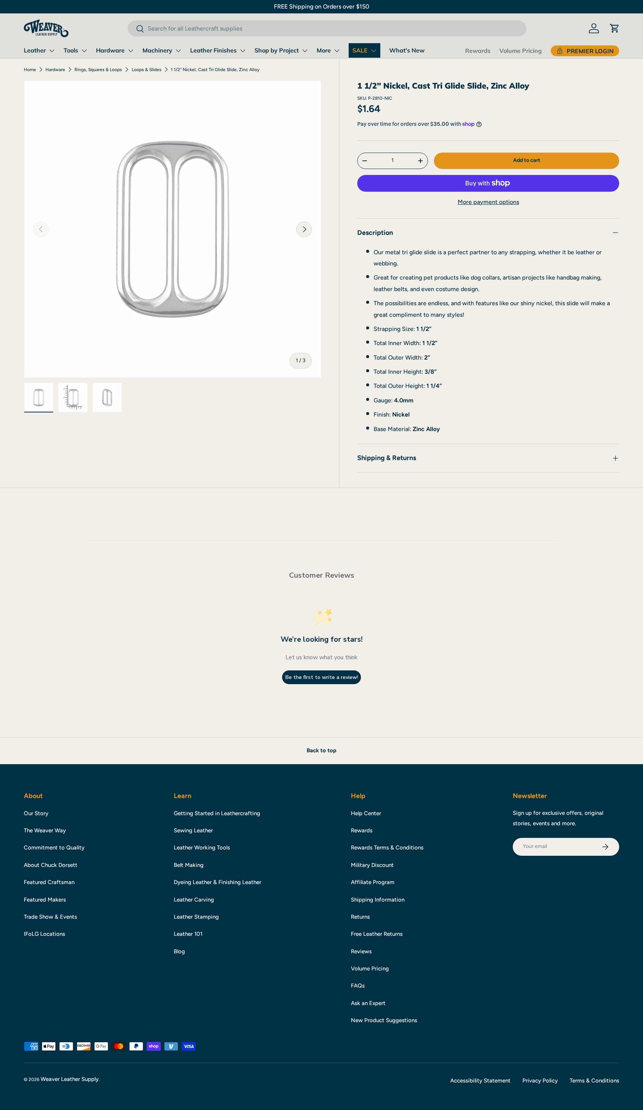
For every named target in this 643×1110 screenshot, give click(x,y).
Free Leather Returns (377, 934)
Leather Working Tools (202, 847)
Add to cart (526, 160)
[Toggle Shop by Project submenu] (304, 50)
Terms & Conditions (594, 1080)
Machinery (157, 50)
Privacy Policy (540, 1080)
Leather (35, 50)
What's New (407, 50)
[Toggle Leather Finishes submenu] (242, 50)
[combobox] (327, 28)
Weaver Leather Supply (70, 1079)
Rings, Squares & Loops (98, 69)
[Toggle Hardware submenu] (130, 50)
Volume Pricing (520, 50)
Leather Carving (194, 899)
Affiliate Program (372, 882)
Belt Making (189, 865)
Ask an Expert (368, 1003)
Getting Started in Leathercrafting (217, 813)
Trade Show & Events (50, 916)
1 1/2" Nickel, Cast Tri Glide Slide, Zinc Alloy (215, 69)
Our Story (36, 813)
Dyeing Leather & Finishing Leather (217, 882)
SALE (360, 50)
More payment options (488, 201)
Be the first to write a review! (321, 677)
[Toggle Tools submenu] (84, 50)
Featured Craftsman (49, 882)
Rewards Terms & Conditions (387, 847)
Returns (360, 916)
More (324, 50)
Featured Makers (45, 899)
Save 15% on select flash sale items (321, 6)
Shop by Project (277, 50)
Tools (71, 50)
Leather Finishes (213, 50)
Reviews (361, 951)
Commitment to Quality (54, 847)
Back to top (321, 750)
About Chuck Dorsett (50, 865)
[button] (615, 28)
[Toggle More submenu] (336, 50)
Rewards (477, 50)
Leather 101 (188, 934)
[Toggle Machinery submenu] (178, 50)
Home (30, 69)
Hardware (110, 50)
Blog (179, 951)
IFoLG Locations (44, 934)
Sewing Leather (193, 830)
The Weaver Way (45, 830)
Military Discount (372, 865)
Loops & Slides (146, 69)
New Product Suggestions (384, 1020)
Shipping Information (377, 899)
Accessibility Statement (480, 1080)
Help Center (366, 813)
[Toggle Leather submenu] (51, 50)
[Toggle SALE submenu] (373, 50)
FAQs (358, 985)
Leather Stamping (196, 916)
